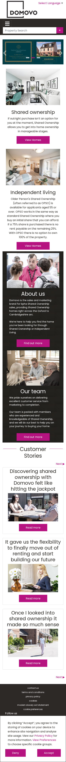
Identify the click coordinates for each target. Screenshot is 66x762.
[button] (5, 50)
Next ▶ (60, 464)
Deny (15, 753)
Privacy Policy (43, 736)
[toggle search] (59, 30)
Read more (33, 528)
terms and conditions (33, 692)
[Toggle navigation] (7, 23)
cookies (33, 700)
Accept (49, 753)
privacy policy (33, 696)
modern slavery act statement (33, 705)
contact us (33, 688)
